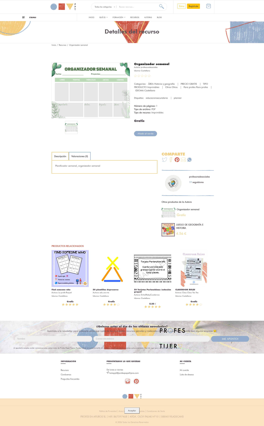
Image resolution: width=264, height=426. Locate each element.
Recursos (134, 17)
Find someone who (61, 290)
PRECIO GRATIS (189, 83)
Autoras (148, 17)
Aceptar (132, 410)
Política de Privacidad (172, 348)
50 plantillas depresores (105, 290)
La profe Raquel (65, 292)
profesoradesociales (149, 67)
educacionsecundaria (157, 98)
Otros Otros (171, 87)
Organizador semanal (151, 64)
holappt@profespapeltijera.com (124, 373)
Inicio (91, 17)
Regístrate (193, 6)
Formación (118, 17)
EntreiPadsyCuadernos (150, 295)
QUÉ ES (102, 17)
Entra (181, 6)
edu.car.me (104, 292)
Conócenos (66, 374)
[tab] (60, 156)
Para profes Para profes (196, 87)
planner (178, 98)
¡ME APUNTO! (230, 338)
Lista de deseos (187, 374)
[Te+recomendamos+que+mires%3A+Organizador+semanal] (171, 160)
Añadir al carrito (145, 133)
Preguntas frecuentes (70, 379)
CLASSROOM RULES (185, 290)
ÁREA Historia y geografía (161, 83)
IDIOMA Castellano (145, 90)
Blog (159, 17)
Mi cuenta (184, 370)
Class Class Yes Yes (190, 292)
